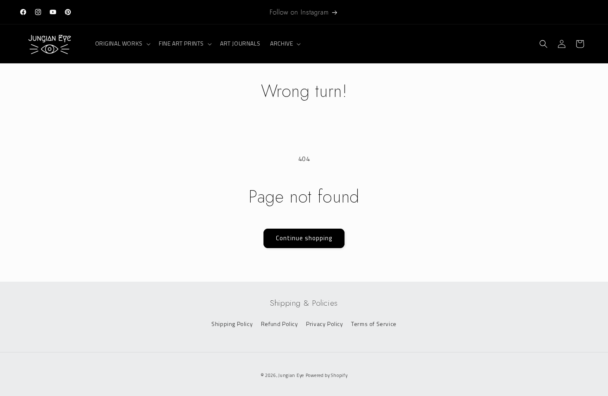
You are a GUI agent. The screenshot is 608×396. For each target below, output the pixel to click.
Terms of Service (374, 323)
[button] (122, 43)
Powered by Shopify (327, 375)
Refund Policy (279, 323)
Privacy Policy (324, 323)
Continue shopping (304, 238)
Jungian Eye (291, 375)
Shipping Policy (232, 323)
